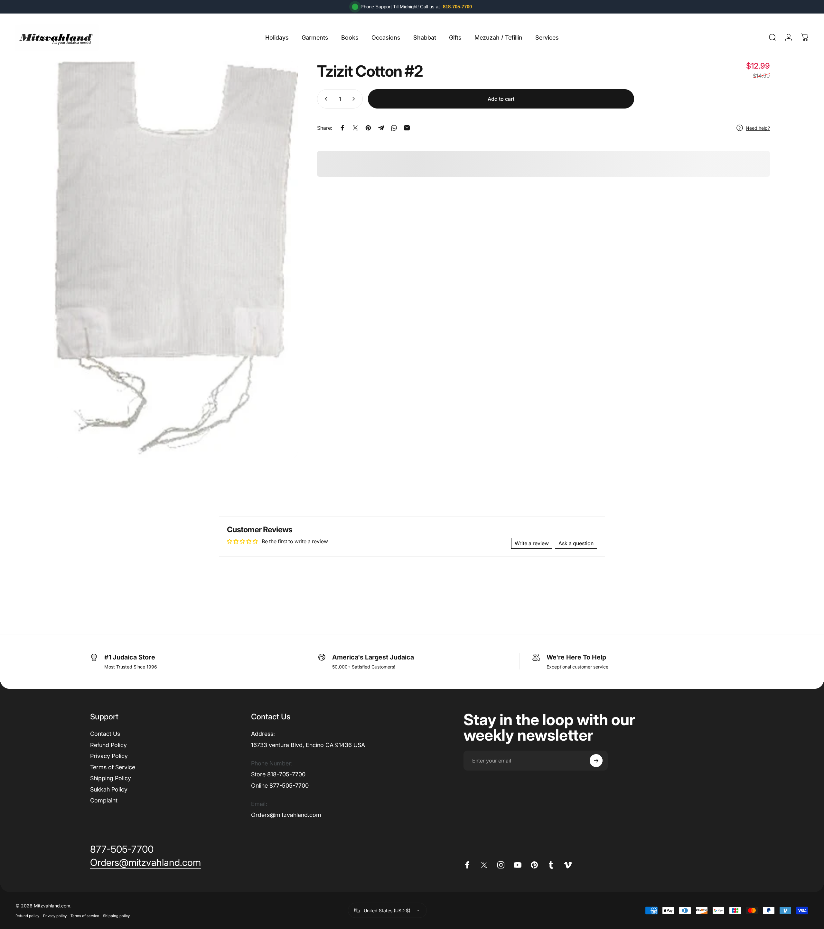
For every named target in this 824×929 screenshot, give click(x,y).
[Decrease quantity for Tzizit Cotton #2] (324, 99)
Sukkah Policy (108, 789)
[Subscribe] (596, 760)
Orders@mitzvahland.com (286, 814)
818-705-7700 (457, 6)
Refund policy (27, 916)
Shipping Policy (110, 778)
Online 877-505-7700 (280, 785)
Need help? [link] (758, 127)
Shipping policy (116, 916)
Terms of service (84, 916)
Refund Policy (108, 745)
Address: (263, 733)
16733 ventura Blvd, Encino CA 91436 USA (308, 745)
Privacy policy (55, 916)
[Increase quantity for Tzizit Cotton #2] (355, 99)
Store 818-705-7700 (278, 774)
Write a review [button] (532, 543)
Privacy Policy (109, 756)
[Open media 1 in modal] (176, 259)
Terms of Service (112, 767)
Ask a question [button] (576, 543)
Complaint (103, 800)
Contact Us (105, 733)
